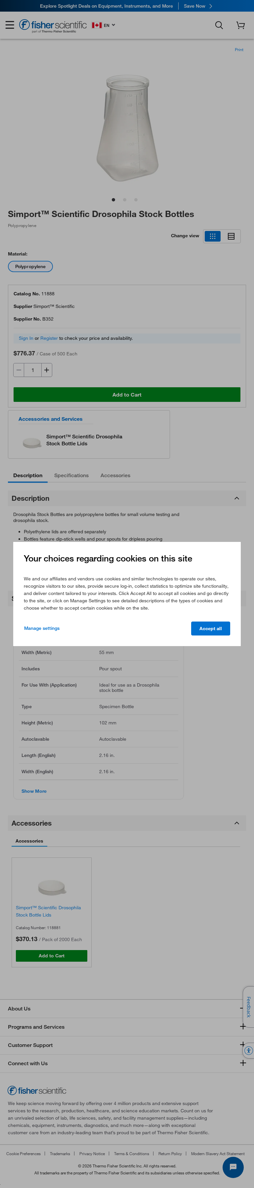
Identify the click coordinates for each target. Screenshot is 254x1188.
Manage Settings (42, 628)
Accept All (210, 628)
